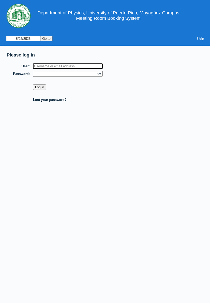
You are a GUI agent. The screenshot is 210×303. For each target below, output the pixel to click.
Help (200, 38)
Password (21, 74)
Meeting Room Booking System (108, 18)
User (25, 66)
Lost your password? (50, 100)
